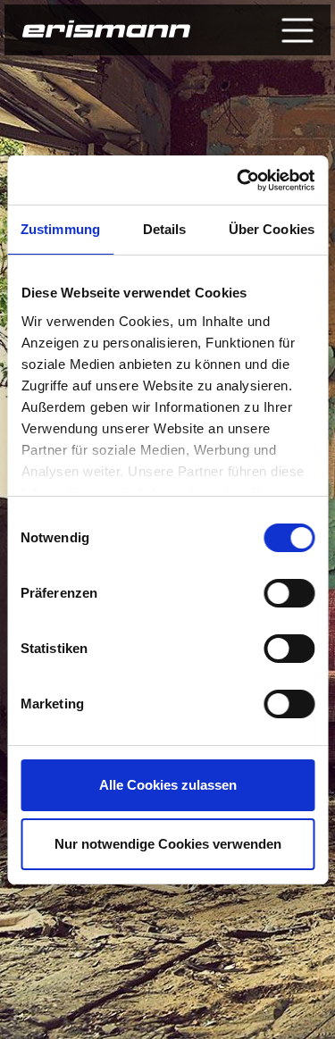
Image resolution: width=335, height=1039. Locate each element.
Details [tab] (165, 229)
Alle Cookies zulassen (168, 784)
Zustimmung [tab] (60, 229)
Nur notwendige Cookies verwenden (167, 843)
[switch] (289, 593)
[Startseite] (106, 30)
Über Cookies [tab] (271, 229)
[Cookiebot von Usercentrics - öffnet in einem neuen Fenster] (238, 180)
